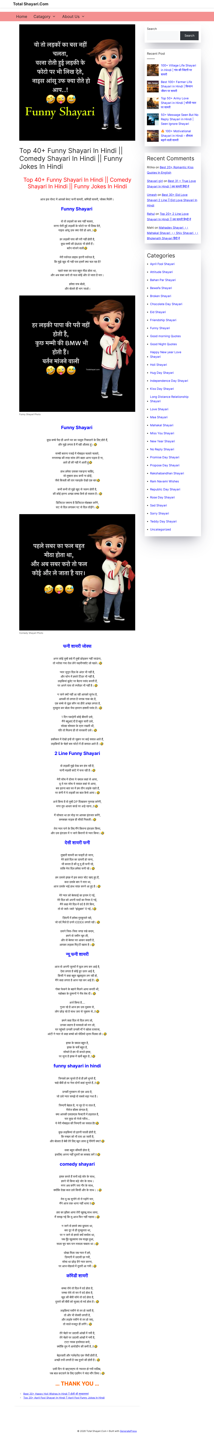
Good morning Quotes (165, 336)
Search (152, 29)
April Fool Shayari (162, 264)
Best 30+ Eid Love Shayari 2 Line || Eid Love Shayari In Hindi (172, 200)
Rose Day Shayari (162, 497)
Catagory (42, 16)
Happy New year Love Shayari (165, 354)
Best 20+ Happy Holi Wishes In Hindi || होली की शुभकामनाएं (56, 1393)
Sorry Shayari (159, 513)
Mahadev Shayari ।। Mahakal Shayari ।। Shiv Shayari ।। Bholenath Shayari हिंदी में (172, 233)
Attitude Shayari (161, 272)
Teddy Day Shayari (163, 521)
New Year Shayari (162, 441)
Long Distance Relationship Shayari (169, 399)
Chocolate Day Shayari (166, 304)
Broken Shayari (160, 296)
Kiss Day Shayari (162, 389)
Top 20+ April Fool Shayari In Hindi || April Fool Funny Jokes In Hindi (64, 1397)
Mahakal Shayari (161, 425)
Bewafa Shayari (161, 288)
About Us (71, 16)
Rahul (151, 214)
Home (21, 16)
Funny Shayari (160, 328)
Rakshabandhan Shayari (167, 473)
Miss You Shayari (162, 433)
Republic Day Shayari (165, 489)
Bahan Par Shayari (163, 280)
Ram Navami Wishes (164, 481)
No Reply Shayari (162, 449)
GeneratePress (128, 1431)
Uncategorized (160, 529)
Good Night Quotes (163, 344)
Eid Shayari (158, 312)
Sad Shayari (158, 505)
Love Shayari (159, 409)
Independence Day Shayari (169, 381)
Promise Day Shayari (164, 457)
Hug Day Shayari (162, 373)
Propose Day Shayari (165, 465)
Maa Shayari (159, 417)
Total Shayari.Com (30, 4)
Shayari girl (155, 181)
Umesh (152, 195)
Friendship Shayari (163, 320)
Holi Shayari (158, 365)
